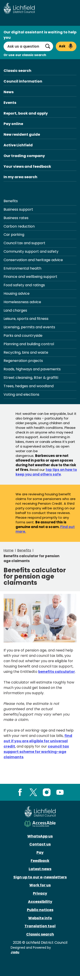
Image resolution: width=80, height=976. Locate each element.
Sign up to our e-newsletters (40, 877)
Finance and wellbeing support (30, 276)
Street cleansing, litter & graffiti (31, 377)
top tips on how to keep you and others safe (46, 472)
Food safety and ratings (24, 285)
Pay (40, 852)
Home (9, 550)
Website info (40, 918)
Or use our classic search (25, 55)
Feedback (40, 860)
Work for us (40, 885)
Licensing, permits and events (29, 327)
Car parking (14, 234)
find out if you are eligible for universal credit (38, 741)
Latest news (40, 868)
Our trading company (24, 155)
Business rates (16, 217)
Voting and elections (21, 394)
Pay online (13, 123)
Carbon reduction (19, 226)
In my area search (20, 176)
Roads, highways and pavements (32, 369)
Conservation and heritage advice (33, 259)
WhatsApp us (40, 836)
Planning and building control (29, 344)
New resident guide (22, 134)
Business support (18, 209)
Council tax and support (24, 243)
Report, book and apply (26, 113)
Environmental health (22, 268)
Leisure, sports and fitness (26, 318)
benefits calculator (56, 671)
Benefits (11, 201)
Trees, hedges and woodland (29, 386)
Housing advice (17, 293)
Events (10, 102)
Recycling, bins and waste (26, 352)
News (9, 92)
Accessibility (40, 901)
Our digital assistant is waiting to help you (40, 35)
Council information (23, 81)
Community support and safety (31, 251)
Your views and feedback (27, 166)
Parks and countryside (23, 335)
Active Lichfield (18, 145)
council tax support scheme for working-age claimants (36, 752)
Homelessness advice (22, 301)
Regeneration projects (23, 360)
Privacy (40, 893)
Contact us (40, 844)
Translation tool (40, 926)
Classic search (17, 70)
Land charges (15, 310)
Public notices (40, 909)
